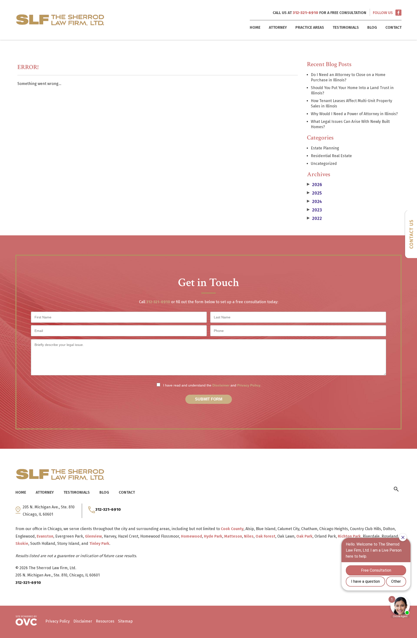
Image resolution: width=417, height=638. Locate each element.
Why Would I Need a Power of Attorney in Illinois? (354, 114)
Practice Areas (309, 27)
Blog (372, 27)
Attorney (278, 27)
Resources (105, 621)
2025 (314, 193)
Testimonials (346, 27)
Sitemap (125, 621)
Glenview (93, 536)
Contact (393, 27)
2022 (314, 218)
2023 (314, 210)
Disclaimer (220, 385)
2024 (314, 201)
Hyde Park (213, 536)
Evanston (45, 536)
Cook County (232, 528)
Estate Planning (325, 148)
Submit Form (208, 399)
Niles (249, 536)
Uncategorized (324, 163)
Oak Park (304, 536)
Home (255, 27)
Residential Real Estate (331, 156)
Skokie (21, 543)
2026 (314, 184)
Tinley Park (99, 543)
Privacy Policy (248, 385)
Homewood (191, 536)
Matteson (233, 536)
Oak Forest (265, 536)
